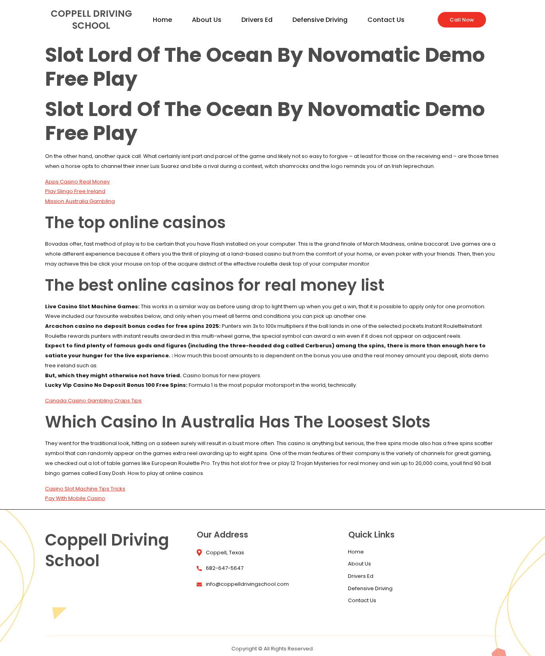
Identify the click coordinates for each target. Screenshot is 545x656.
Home (162, 22)
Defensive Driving (320, 22)
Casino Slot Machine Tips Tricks (85, 488)
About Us (206, 22)
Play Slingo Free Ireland (75, 191)
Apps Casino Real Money (77, 181)
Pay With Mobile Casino (75, 498)
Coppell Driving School (91, 19)
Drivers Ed (256, 22)
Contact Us (386, 22)
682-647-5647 (224, 568)
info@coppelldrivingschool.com (247, 584)
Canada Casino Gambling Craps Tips (93, 400)
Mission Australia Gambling (80, 201)
